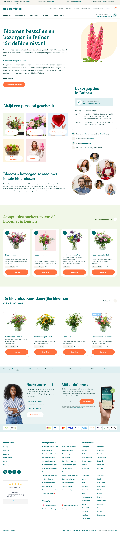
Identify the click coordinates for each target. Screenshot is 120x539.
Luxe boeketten (47, 450)
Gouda (99, 493)
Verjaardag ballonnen (49, 475)
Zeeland (100, 461)
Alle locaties (86, 519)
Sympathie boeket (48, 461)
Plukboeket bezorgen (69, 447)
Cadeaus (45, 15)
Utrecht (100, 454)
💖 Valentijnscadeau (49, 505)
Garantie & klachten (34, 408)
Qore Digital (113, 530)
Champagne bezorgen (49, 468)
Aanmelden (87, 402)
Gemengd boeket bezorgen (50, 447)
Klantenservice (85, 8)
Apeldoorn (85, 475)
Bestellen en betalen (35, 401)
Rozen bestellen (67, 450)
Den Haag (85, 486)
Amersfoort (85, 468)
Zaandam (85, 515)
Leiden (84, 504)
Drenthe (84, 450)
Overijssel (100, 450)
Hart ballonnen (47, 486)
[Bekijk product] (16, 322)
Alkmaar (100, 468)
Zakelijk (61, 8)
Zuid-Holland (101, 457)
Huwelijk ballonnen (68, 483)
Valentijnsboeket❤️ (49, 493)
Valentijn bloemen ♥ (49, 490)
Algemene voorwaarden (89, 530)
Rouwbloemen (20, 15)
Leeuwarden (101, 501)
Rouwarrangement (68, 454)
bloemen (18, 50)
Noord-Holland (87, 457)
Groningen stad (87, 497)
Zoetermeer (101, 515)
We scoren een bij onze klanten (89, 148)
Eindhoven (101, 490)
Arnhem (84, 479)
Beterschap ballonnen (69, 472)
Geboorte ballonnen (68, 479)
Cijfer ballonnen (47, 479)
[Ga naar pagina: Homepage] (12, 8)
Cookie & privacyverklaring (71, 530)
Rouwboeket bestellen (49, 454)
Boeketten (7, 15)
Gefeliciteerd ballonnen (70, 475)
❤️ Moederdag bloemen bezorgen (70, 505)
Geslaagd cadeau (67, 509)
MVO (5, 461)
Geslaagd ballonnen (49, 483)
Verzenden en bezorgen (36, 405)
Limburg (84, 465)
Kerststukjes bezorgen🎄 (50, 509)
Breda (99, 479)
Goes (83, 493)
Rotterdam (85, 511)
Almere (84, 472)
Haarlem (100, 497)
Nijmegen (100, 508)
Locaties (76, 8)
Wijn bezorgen (67, 468)
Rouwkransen (66, 457)
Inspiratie (53, 8)
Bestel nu (17, 272)
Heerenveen (86, 501)
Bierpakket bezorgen (69, 461)
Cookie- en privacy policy (77, 407)
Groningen (85, 447)
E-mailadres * (66, 402)
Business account (98, 8)
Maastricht (85, 508)
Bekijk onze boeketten (14, 84)
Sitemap (6, 465)
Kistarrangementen (48, 457)
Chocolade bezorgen (49, 465)
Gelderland (85, 454)
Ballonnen (34, 15)
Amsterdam (101, 475)
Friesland (100, 447)
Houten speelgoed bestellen (70, 490)
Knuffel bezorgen (48, 472)
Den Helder (101, 486)
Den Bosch (101, 483)
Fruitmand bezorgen (69, 465)
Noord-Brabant (87, 461)
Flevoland (100, 465)
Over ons (68, 8)
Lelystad (100, 504)
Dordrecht (85, 490)
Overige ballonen (67, 486)
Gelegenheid (57, 15)
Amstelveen (101, 472)
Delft (83, 483)
